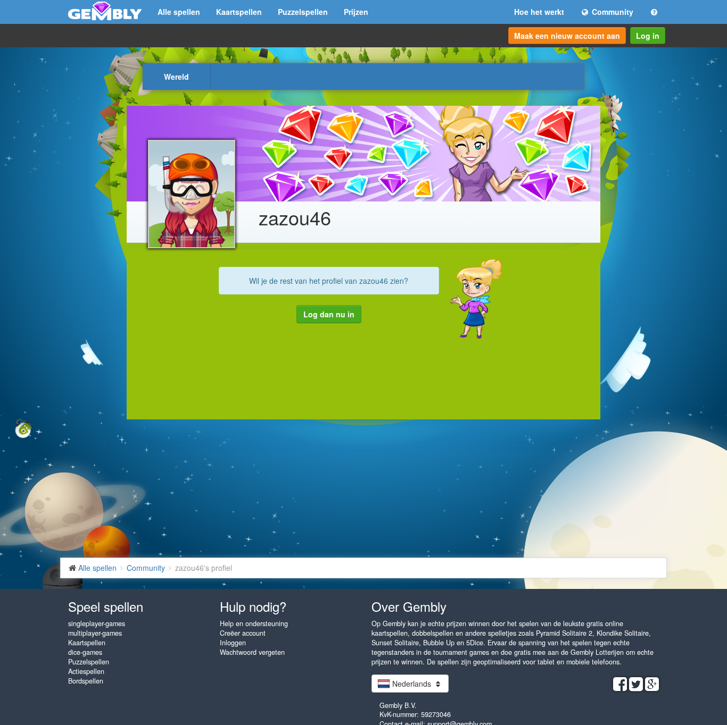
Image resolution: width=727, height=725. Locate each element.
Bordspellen (85, 681)
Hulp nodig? (253, 606)
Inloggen (233, 642)
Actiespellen (86, 671)
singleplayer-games (96, 623)
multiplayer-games (95, 633)
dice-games (85, 652)
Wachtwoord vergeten (252, 652)
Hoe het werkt (539, 11)
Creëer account (243, 633)
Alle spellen (179, 11)
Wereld (176, 76)
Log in (647, 35)
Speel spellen (105, 606)
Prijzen (356, 11)
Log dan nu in (328, 314)
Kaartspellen (239, 11)
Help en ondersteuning (254, 623)
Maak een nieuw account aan (567, 35)
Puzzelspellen (303, 11)
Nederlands (411, 683)
